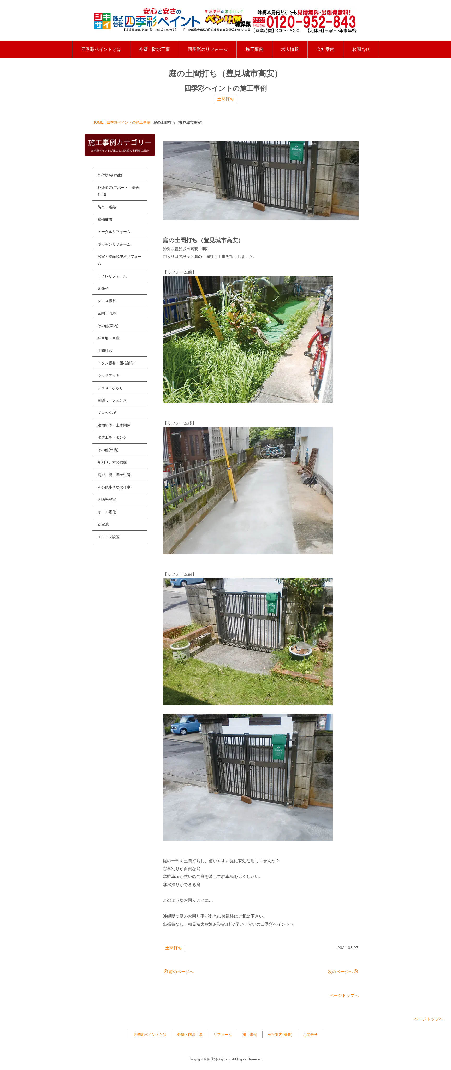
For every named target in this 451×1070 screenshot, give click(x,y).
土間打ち (225, 99)
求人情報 (290, 49)
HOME (97, 122)
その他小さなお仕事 (114, 487)
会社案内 (325, 49)
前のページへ (181, 971)
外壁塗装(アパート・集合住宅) (118, 191)
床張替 (103, 288)
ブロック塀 (107, 412)
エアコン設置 (109, 536)
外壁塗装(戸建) (110, 174)
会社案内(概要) (280, 1034)
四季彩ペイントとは (101, 49)
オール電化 (107, 511)
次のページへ (340, 971)
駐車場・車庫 (109, 338)
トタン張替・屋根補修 (116, 362)
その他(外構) (108, 449)
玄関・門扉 (107, 313)
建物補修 (105, 219)
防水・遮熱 (107, 206)
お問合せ (361, 49)
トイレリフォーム (112, 275)
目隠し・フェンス (112, 399)
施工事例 (254, 49)
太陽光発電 (107, 499)
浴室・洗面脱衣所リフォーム (119, 260)
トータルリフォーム (114, 231)
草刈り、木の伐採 (112, 462)
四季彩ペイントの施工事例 (128, 122)
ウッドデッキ (109, 375)
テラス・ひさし (110, 387)
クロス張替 (107, 300)
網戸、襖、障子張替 (114, 474)
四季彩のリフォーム (208, 49)
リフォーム (222, 1034)
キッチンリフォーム (114, 244)
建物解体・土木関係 (114, 424)
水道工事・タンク (112, 437)
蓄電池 (103, 524)
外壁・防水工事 (154, 49)
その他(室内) (108, 325)
